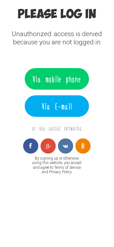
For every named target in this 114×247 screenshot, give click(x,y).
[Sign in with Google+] (48, 146)
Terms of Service (67, 167)
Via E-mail (57, 106)
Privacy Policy (60, 172)
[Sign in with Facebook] (30, 146)
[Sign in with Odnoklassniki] (83, 146)
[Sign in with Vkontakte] (65, 146)
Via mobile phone (57, 78)
